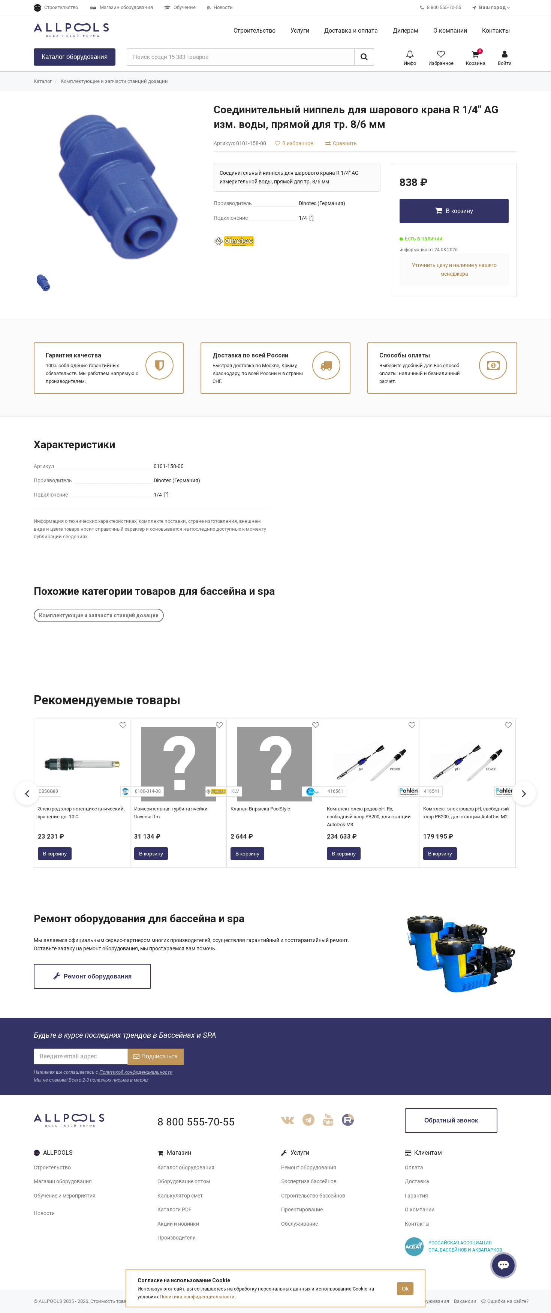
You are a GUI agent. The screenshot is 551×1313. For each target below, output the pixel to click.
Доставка (417, 1181)
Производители (176, 1238)
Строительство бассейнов (313, 1196)
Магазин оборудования (63, 1181)
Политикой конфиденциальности (135, 1072)
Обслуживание (299, 1224)
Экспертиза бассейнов (309, 1181)
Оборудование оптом (183, 1181)
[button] (410, 57)
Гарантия (416, 1196)
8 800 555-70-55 (196, 1122)
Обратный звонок (451, 1120)
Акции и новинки (178, 1224)
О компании (419, 1209)
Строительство (52, 1167)
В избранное (297, 143)
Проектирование (302, 1209)
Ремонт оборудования (97, 976)
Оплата (414, 1167)
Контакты (417, 1224)
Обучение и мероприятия (65, 1196)
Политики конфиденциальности (197, 1296)
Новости (44, 1213)
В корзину (458, 211)
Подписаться (159, 1056)
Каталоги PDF (174, 1209)
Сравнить (344, 143)
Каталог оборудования (185, 1167)
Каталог (75, 56)
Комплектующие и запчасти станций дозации (114, 81)
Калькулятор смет (180, 1196)
